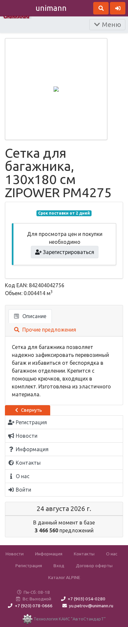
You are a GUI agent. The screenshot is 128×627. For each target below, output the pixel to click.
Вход (58, 565)
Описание (33, 316)
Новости (15, 553)
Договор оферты (94, 565)
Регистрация (28, 565)
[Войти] (117, 8)
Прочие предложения (48, 330)
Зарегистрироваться (68, 252)
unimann (51, 8)
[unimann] (16, 16)
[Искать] (101, 8)
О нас (111, 553)
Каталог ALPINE (64, 577)
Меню (110, 24)
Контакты (84, 553)
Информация (48, 553)
